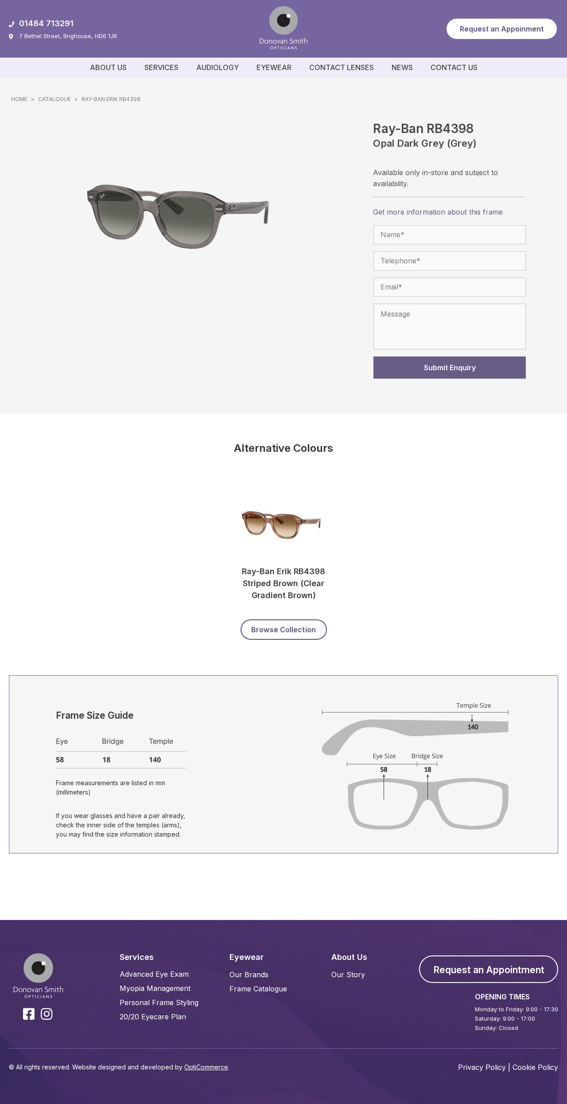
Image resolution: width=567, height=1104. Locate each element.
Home (19, 99)
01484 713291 (46, 23)
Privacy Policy (482, 1067)
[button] (502, 29)
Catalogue (54, 99)
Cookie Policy (535, 1067)
